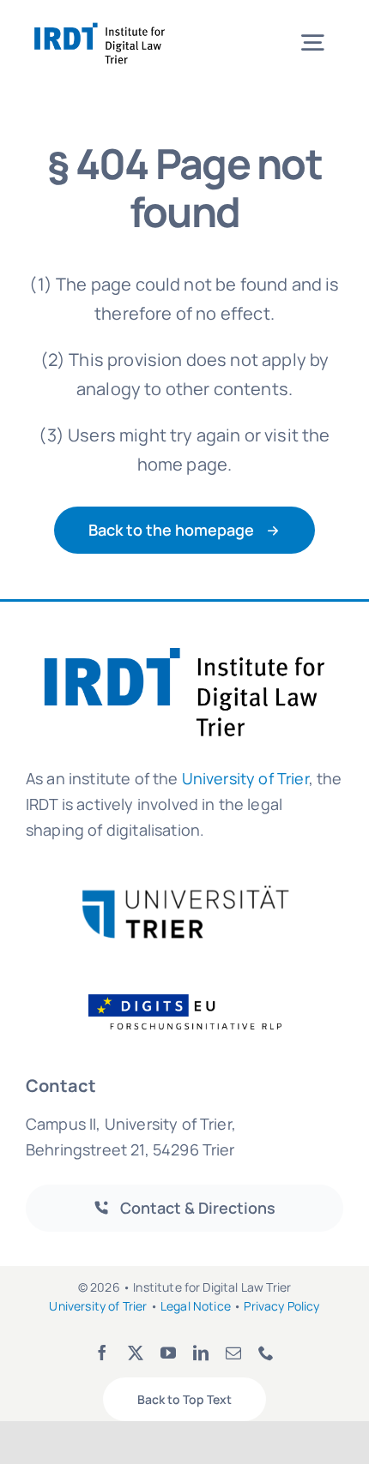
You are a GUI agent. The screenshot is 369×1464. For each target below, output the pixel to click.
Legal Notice (195, 1306)
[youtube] (168, 1352)
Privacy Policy (281, 1306)
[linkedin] (201, 1352)
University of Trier (245, 778)
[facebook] (102, 1352)
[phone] (266, 1352)
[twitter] (135, 1352)
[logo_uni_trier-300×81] (184, 891)
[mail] (233, 1352)
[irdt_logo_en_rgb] (99, 25)
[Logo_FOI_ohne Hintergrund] (195, 993)
